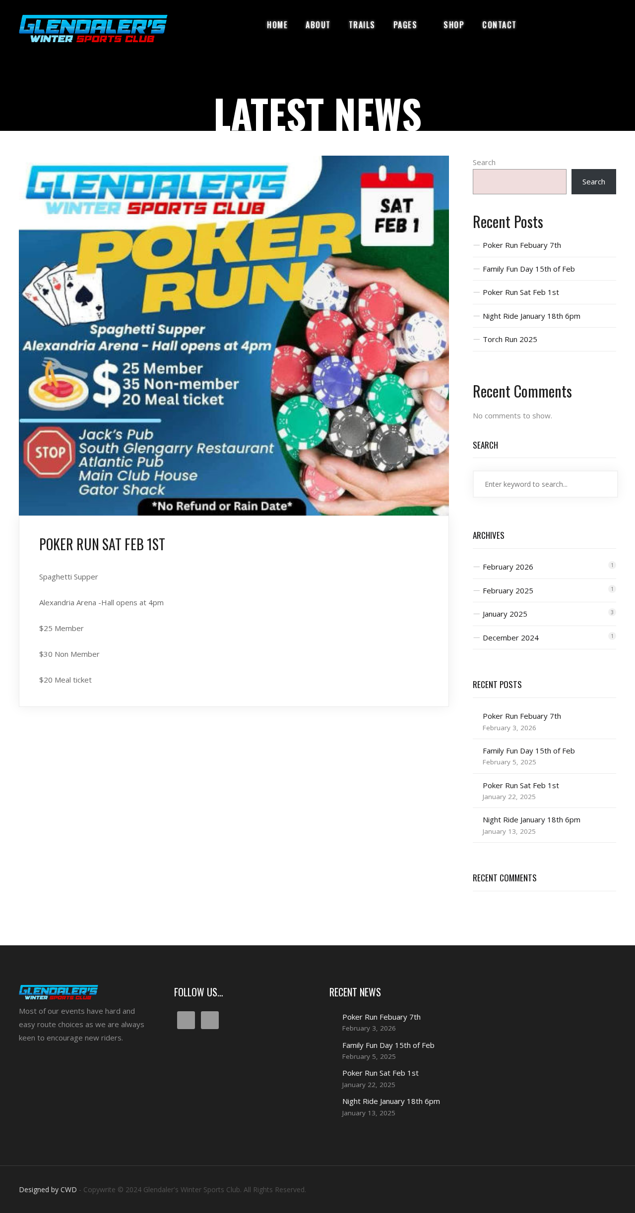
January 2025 (505, 614)
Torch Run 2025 (510, 339)
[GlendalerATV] (93, 28)
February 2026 (508, 567)
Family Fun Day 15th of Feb (529, 269)
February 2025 (508, 590)
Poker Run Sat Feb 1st (521, 292)
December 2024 (511, 637)
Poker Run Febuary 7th (522, 245)
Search (484, 162)
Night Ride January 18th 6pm (531, 316)
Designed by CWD (48, 1189)
